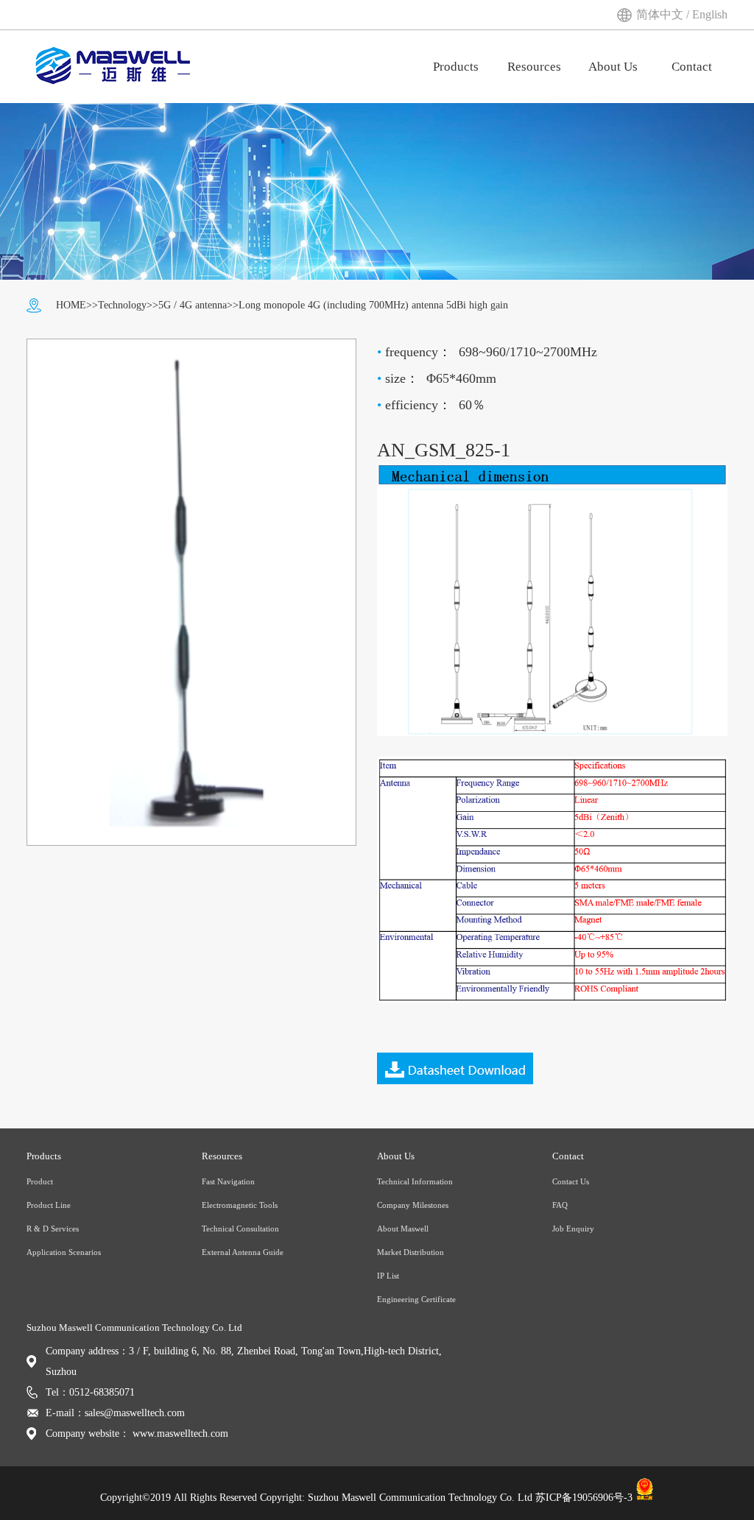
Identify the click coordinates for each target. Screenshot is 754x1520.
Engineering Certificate (416, 1299)
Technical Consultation (240, 1228)
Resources (534, 67)
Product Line (49, 1205)
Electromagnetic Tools (240, 1205)
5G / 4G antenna (192, 305)
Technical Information (415, 1181)
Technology (122, 305)
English (709, 14)
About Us (613, 67)
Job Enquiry (573, 1228)
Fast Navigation (228, 1181)
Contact (692, 67)
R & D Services (53, 1228)
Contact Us (570, 1181)
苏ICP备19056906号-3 (584, 1497)
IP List (388, 1275)
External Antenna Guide (242, 1252)
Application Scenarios (64, 1252)
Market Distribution (410, 1252)
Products (456, 67)
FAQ (560, 1205)
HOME (71, 305)
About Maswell (403, 1228)
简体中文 (661, 14)
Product (40, 1181)
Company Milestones (412, 1205)
